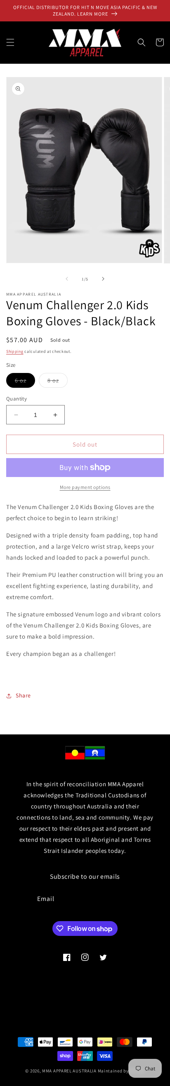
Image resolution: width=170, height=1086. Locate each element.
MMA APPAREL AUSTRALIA (69, 1071)
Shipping (15, 351)
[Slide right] (103, 279)
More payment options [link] (85, 487)
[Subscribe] (132, 899)
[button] (10, 42)
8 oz (57, 382)
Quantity (16, 398)
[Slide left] (67, 279)
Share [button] (23, 695)
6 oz (25, 382)
